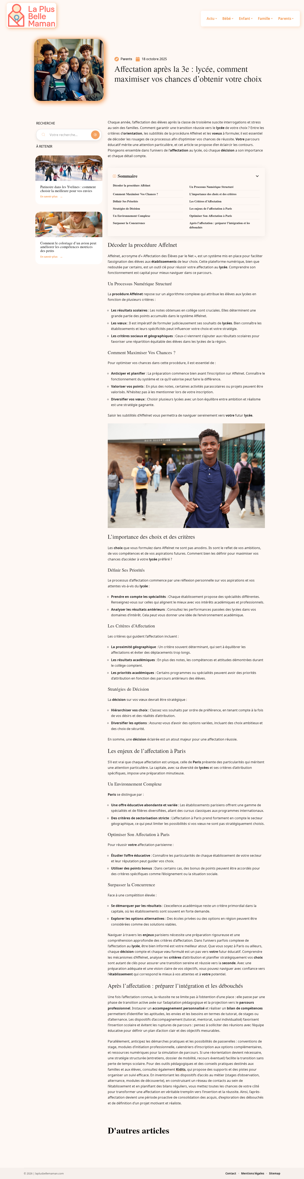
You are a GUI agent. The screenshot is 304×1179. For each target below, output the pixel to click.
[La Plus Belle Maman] (31, 15)
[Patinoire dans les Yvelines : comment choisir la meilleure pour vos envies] (68, 168)
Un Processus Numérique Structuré (211, 187)
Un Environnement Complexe (131, 216)
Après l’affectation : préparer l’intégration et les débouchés (219, 225)
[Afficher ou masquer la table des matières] (199, 176)
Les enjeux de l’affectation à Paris (210, 208)
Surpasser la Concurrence (129, 223)
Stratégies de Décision (126, 208)
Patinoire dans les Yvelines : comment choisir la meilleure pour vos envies (68, 188)
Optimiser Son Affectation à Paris (210, 216)
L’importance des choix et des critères (212, 194)
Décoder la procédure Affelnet (131, 185)
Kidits (181, 1069)
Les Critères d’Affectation (205, 201)
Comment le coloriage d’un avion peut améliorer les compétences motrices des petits (68, 247)
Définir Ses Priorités (125, 201)
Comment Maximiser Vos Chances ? (135, 194)
